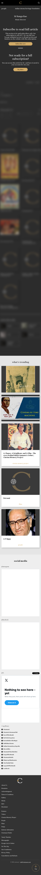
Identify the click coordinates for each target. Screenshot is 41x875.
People (3, 820)
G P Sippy (7, 539)
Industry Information (7, 830)
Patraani (6, 498)
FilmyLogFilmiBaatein (10, 760)
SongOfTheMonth (8, 754)
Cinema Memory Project (8, 817)
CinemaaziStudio (8, 757)
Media (3, 801)
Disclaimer (4, 807)
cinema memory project (20, 463)
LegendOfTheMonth (9, 765)
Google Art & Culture (7, 843)
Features (3, 811)
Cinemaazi (6, 729)
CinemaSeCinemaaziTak (10, 732)
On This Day (5, 846)
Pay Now (20, 69)
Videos (3, 814)
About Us (4, 785)
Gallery (3, 797)
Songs (3, 826)
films (20, 504)
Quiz (2, 804)
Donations (4, 788)
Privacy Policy (5, 852)
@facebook (4, 620)
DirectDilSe (6, 749)
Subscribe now (20, 44)
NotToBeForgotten (9, 738)
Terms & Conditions (7, 794)
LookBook (6, 768)
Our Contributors (6, 849)
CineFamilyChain (8, 763)
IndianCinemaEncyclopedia (11, 746)
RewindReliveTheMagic (10, 740)
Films (3, 823)
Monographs (5, 840)
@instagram (5, 566)
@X (2, 673)
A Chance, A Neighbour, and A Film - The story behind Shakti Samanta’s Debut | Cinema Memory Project (19, 455)
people (3, 9)
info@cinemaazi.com (25, 862)
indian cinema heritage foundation (27, 9)
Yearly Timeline (6, 837)
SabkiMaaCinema (8, 743)
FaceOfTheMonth (8, 735)
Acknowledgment (6, 791)
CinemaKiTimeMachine (10, 751)
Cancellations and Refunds (9, 856)
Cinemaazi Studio (6, 833)
